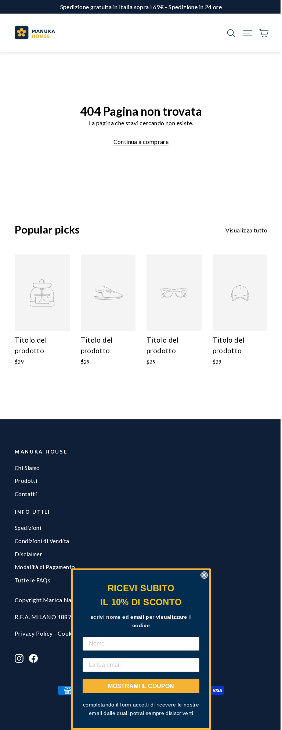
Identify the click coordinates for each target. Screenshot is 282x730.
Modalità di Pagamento (45, 567)
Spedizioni (28, 527)
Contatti (26, 494)
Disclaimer (28, 554)
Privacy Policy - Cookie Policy (55, 633)
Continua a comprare (141, 141)
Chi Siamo (27, 468)
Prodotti (26, 480)
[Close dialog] (204, 575)
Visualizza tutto (246, 230)
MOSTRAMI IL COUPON (141, 686)
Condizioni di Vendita (42, 541)
